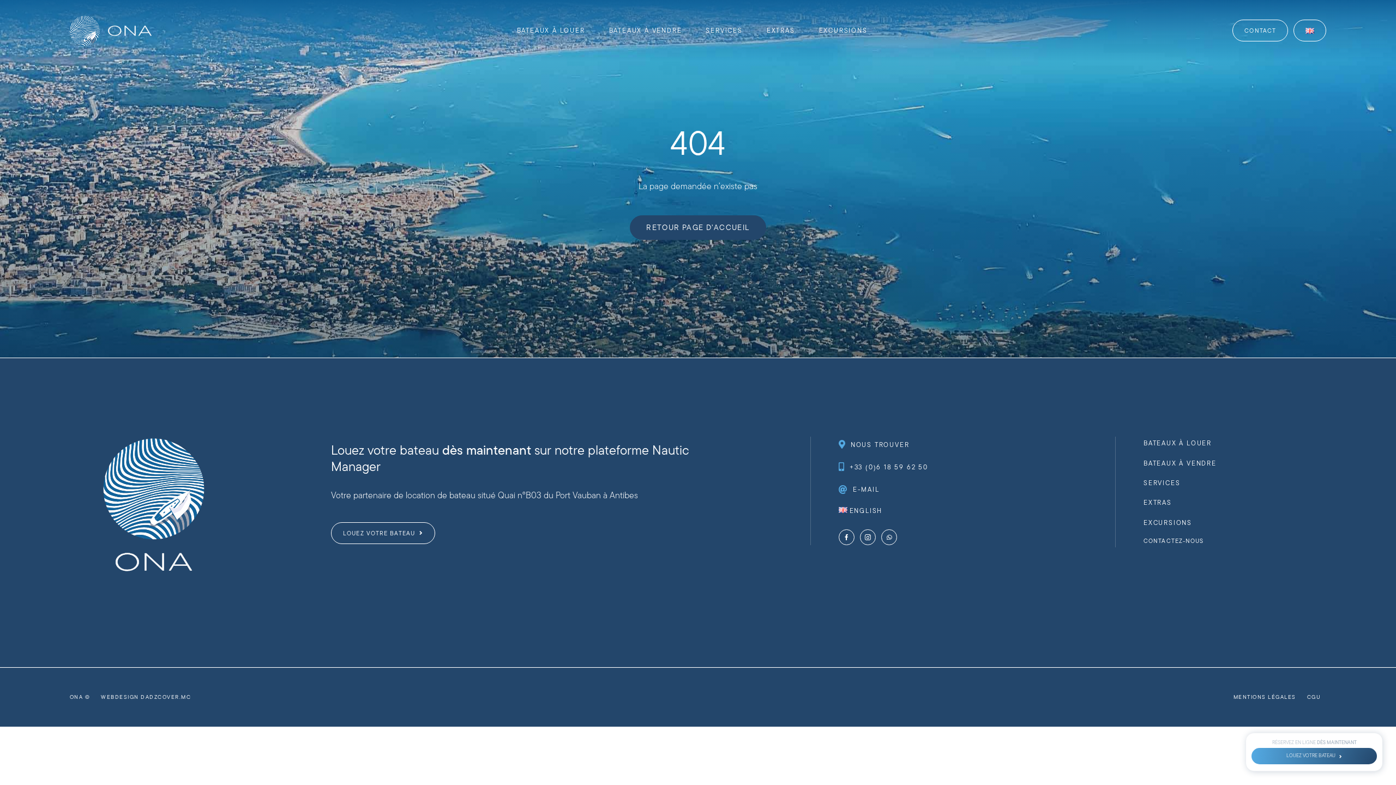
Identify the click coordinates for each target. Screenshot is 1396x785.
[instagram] (868, 537)
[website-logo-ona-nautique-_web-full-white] (111, 20)
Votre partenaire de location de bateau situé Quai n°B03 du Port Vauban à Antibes (484, 495)
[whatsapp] (889, 537)
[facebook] (847, 537)
